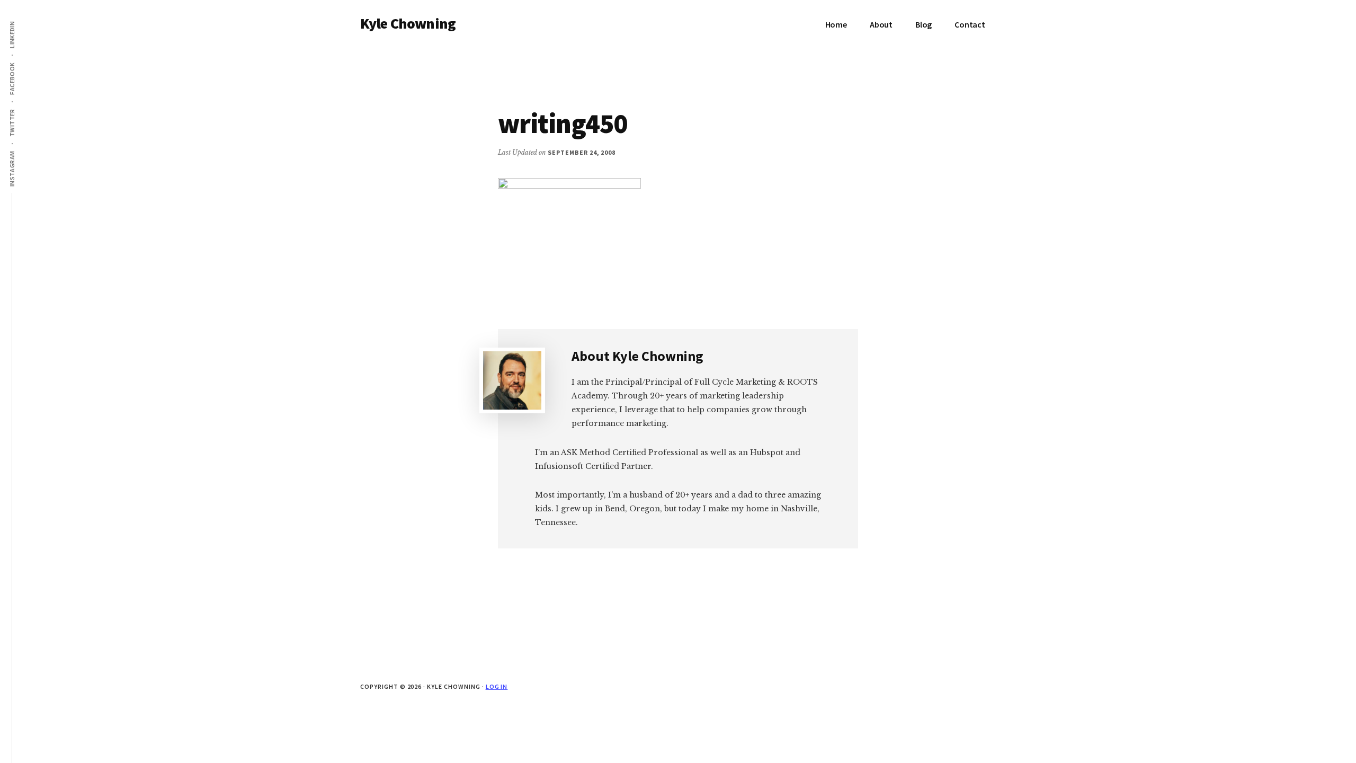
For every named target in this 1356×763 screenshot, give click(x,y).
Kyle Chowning (408, 23)
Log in (497, 686)
